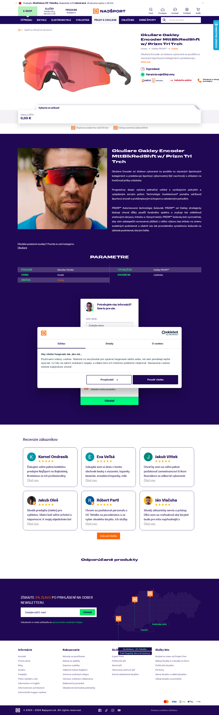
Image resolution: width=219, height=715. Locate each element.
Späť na (38, 30)
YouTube (119, 710)
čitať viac (146, 62)
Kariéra (21, 669)
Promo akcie (24, 660)
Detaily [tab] (110, 343)
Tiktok (106, 710)
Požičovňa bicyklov (164, 665)
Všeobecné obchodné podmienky (79, 687)
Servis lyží (117, 665)
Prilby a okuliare (105, 20)
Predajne (162, 13)
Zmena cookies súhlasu (164, 710)
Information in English (29, 683)
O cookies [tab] (157, 343)
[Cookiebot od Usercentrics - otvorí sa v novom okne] (164, 333)
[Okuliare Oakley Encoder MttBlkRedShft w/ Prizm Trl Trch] (77, 69)
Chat (151, 13)
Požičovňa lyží (119, 660)
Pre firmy (159, 669)
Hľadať (164, 20)
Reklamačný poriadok (73, 683)
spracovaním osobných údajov (67, 622)
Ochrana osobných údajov (76, 674)
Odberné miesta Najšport (75, 669)
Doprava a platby (71, 665)
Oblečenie (127, 20)
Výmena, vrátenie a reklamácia (78, 678)
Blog (20, 665)
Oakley (174, 48)
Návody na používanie (74, 656)
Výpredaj (26, 20)
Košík (198, 13)
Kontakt (175, 13)
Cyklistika (82, 20)
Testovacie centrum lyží (123, 669)
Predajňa (22, 674)
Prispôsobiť (107, 379)
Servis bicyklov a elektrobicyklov (171, 674)
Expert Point (118, 656)
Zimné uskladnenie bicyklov (125, 674)
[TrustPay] (198, 701)
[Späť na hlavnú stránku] (109, 11)
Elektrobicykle (61, 20)
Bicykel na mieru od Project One (170, 656)
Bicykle (41, 20)
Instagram (112, 710)
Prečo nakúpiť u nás (28, 678)
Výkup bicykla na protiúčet (168, 678)
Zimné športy (147, 20)
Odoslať (87, 612)
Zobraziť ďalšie (108, 536)
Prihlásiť (187, 13)
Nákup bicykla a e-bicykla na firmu (172, 660)
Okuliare (22, 248)
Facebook (99, 710)
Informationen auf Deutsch (31, 687)
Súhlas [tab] (61, 343)
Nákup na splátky (71, 660)
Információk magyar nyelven (32, 692)
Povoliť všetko (155, 379)
